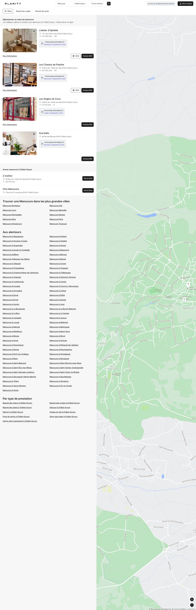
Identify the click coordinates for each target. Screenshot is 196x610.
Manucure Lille (56, 206)
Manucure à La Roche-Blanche (63, 309)
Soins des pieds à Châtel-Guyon (63, 416)
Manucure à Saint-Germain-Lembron (18, 372)
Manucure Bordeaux (11, 206)
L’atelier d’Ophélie (48, 30)
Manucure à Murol (57, 336)
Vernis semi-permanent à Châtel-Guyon (20, 421)
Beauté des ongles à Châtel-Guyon (65, 403)
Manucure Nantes (57, 215)
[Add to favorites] (34, 31)
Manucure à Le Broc (11, 313)
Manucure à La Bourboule (14, 309)
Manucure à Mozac (11, 336)
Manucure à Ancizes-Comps (15, 241)
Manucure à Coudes (11, 286)
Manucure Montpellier (12, 215)
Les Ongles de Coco (50, 99)
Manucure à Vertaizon (59, 381)
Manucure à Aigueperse (13, 236)
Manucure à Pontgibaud (60, 354)
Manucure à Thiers (11, 381)
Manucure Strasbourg (12, 224)
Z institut (7, 175)
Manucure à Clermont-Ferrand (63, 277)
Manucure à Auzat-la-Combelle (16, 250)
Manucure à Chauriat (12, 277)
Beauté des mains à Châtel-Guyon (17, 403)
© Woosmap (153, 609)
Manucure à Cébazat (12, 263)
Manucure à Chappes (59, 268)
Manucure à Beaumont (59, 250)
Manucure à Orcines (58, 340)
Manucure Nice (9, 219)
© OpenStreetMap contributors (183, 609)
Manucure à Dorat (10, 295)
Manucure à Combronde (13, 282)
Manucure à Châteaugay (60, 273)
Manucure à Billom (11, 254)
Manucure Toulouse (58, 224)
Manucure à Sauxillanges (60, 377)
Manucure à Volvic (11, 390)
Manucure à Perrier (11, 349)
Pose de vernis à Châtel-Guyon (16, 416)
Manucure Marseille (58, 210)
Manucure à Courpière (12, 291)
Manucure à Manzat (11, 327)
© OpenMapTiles (164, 609)
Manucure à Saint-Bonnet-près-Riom (65, 363)
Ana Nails (44, 133)
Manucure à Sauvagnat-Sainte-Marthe (19, 377)
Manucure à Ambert (58, 236)
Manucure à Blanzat (58, 254)
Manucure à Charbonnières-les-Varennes (20, 273)
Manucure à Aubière (58, 241)
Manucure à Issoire (11, 304)
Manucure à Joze (57, 304)
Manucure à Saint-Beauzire (14, 363)
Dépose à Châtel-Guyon (60, 407)
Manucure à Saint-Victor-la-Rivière (64, 372)
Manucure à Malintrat (59, 322)
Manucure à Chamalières (13, 268)
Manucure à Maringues (59, 327)
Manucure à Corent (58, 282)
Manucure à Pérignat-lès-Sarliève (64, 345)
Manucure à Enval (10, 300)
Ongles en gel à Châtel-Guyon (63, 412)
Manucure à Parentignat (13, 345)
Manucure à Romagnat (59, 358)
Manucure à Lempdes (12, 318)
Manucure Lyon (9, 210)
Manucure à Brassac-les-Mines (16, 259)
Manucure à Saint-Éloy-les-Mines (17, 368)
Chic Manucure (11, 189)
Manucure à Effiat (57, 295)
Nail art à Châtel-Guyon (13, 412)
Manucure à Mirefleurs (12, 331)
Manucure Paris (56, 219)
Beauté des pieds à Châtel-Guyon (17, 407)
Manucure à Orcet (10, 340)
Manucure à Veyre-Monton (14, 386)
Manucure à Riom (10, 358)
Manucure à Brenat (58, 259)
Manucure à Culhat (58, 291)
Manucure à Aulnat (58, 245)
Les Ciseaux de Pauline (51, 64)
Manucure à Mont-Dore (60, 331)
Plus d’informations (10, 56)
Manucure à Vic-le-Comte (61, 386)
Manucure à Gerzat (58, 300)
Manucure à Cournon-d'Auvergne (64, 286)
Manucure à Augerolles (13, 245)
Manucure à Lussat (11, 322)
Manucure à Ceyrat (58, 263)
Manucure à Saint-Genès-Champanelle (66, 368)
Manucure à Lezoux (58, 318)
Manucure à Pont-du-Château (16, 354)
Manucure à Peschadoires (61, 349)
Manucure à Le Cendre (59, 313)
